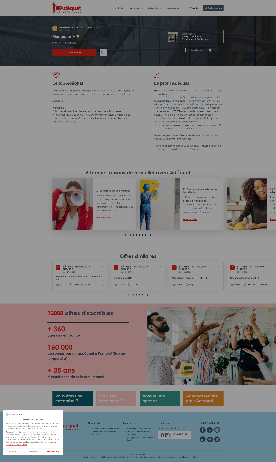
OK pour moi (53, 451)
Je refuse (13, 451)
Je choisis (33, 451)
